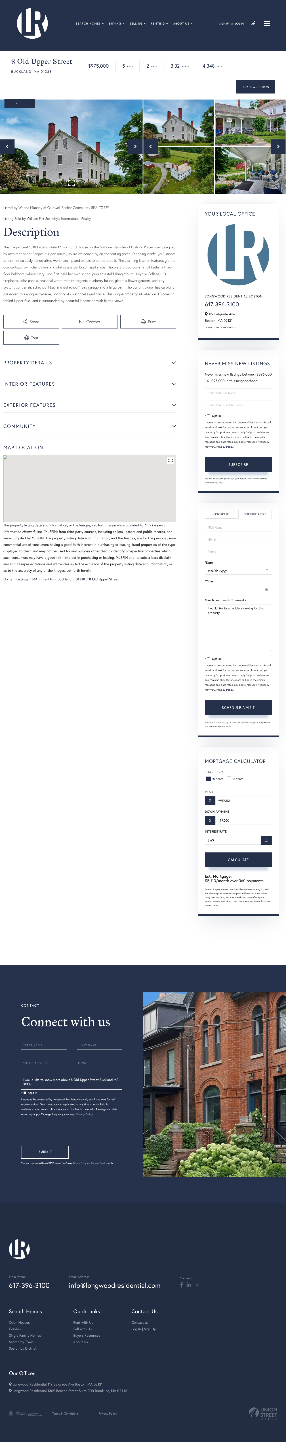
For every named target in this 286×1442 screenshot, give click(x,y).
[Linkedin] (189, 1285)
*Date (209, 563)
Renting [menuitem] (158, 23)
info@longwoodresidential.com (114, 1285)
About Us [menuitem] (181, 23)
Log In (239, 23)
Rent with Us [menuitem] (83, 1322)
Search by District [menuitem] (23, 1348)
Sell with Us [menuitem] (82, 1329)
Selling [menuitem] (136, 23)
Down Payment (217, 812)
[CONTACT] (255, 87)
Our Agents (228, 327)
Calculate (238, 859)
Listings (22, 579)
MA (35, 579)
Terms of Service (217, 726)
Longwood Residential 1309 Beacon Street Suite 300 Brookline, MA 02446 (69, 1390)
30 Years (217, 779)
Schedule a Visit (255, 514)
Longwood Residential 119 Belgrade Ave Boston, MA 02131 (57, 1384)
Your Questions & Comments (225, 600)
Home (7, 579)
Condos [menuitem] (15, 1329)
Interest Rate (216, 831)
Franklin (48, 579)
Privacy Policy (225, 447)
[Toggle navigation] (267, 23)
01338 (80, 579)
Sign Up (224, 23)
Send (45, 1152)
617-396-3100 (222, 304)
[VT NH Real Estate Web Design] (263, 1413)
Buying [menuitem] (115, 23)
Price (209, 792)
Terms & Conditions (65, 1413)
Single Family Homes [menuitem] (25, 1335)
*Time (209, 581)
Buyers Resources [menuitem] (86, 1335)
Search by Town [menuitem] (21, 1342)
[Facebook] (181, 1285)
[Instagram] (197, 1285)
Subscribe (238, 464)
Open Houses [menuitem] (19, 1322)
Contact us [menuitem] (139, 1322)
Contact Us (212, 327)
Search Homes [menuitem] (88, 23)
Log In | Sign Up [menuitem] (143, 1329)
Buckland (65, 579)
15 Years (237, 779)
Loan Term (214, 772)
